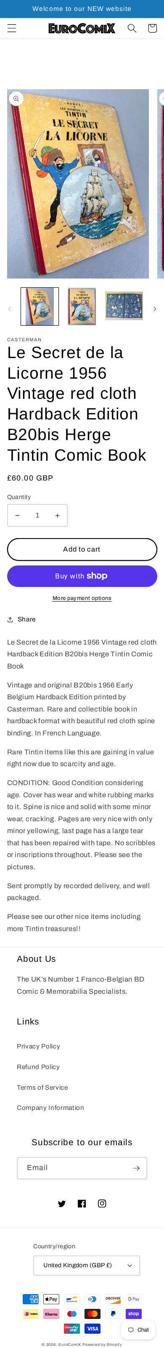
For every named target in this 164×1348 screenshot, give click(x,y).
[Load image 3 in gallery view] (124, 306)
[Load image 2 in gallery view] (82, 306)
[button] (11, 28)
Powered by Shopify (102, 1345)
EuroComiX (69, 1345)
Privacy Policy (38, 1046)
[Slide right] (154, 309)
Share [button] (27, 619)
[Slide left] (9, 309)
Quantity (19, 497)
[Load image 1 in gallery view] (39, 306)
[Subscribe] (136, 1168)
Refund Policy (38, 1066)
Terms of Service (42, 1087)
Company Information (51, 1107)
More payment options (82, 598)
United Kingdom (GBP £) (77, 1265)
